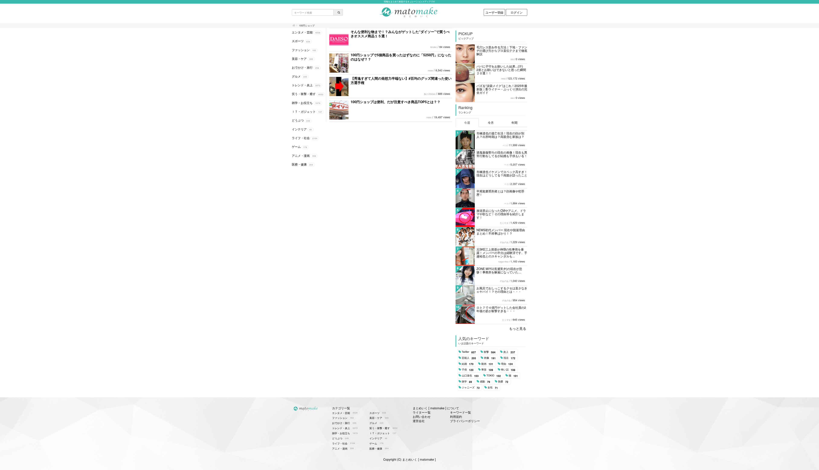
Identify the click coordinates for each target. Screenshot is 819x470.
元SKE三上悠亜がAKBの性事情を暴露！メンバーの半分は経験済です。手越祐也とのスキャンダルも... (501, 252)
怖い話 (508, 370)
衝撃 (489, 352)
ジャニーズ (471, 387)
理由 (507, 364)
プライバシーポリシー (465, 421)
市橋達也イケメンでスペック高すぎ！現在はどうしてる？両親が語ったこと (501, 173)
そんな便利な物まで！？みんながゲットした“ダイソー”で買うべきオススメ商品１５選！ (400, 33)
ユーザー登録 (494, 12)
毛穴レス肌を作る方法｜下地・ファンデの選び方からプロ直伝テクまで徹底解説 (501, 50)
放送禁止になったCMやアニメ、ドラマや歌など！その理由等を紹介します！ (501, 213)
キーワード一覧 (460, 412)
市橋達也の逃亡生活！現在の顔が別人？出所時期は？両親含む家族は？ (500, 135)
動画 (487, 364)
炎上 (509, 352)
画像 (490, 358)
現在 (509, 358)
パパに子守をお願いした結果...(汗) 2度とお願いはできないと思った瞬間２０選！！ (501, 69)
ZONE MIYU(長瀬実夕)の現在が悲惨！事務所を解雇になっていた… (499, 270)
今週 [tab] (467, 122)
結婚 (467, 364)
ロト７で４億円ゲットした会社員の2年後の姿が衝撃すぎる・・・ (501, 309)
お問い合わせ (422, 416)
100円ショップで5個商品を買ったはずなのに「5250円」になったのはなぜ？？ (401, 57)
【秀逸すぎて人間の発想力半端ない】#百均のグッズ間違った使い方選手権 (401, 80)
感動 (485, 381)
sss (512, 59)
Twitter (469, 352)
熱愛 (503, 381)
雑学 (467, 381)
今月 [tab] (491, 122)
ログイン (517, 12)
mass (430, 70)
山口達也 (470, 375)
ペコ (505, 145)
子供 (467, 370)
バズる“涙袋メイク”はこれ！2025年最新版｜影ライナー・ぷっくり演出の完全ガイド (501, 89)
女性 (493, 387)
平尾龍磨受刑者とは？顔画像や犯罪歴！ (500, 193)
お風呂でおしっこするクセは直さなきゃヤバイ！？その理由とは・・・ (501, 290)
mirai (503, 78)
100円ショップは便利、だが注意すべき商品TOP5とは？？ (395, 101)
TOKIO (493, 375)
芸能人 (469, 358)
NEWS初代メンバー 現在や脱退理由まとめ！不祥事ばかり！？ (500, 231)
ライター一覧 (422, 412)
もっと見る (517, 328)
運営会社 (419, 421)
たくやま (504, 222)
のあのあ (504, 242)
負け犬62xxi (429, 93)
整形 (487, 370)
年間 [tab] (514, 122)
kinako (433, 47)
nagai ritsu (503, 261)
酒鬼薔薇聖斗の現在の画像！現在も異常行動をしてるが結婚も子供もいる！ (501, 154)
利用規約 (456, 416)
